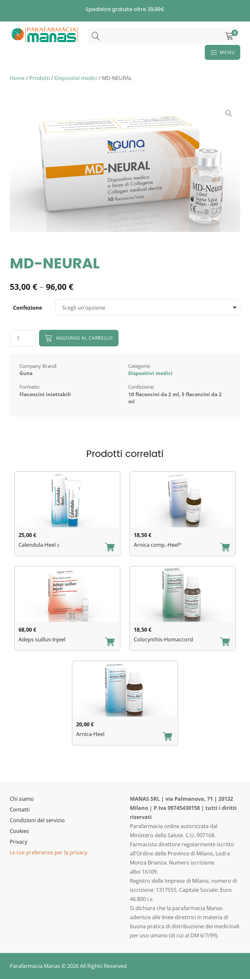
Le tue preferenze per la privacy (48, 852)
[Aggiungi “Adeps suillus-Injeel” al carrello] (110, 642)
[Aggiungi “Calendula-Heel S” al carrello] (110, 548)
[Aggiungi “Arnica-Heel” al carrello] (167, 737)
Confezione (27, 307)
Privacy (18, 841)
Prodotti (39, 78)
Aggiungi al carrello (84, 338)
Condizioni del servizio (37, 820)
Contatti (20, 809)
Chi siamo (22, 798)
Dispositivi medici (75, 78)
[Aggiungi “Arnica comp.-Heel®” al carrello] (225, 548)
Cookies (19, 831)
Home (17, 78)
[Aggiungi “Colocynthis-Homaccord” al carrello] (225, 642)
